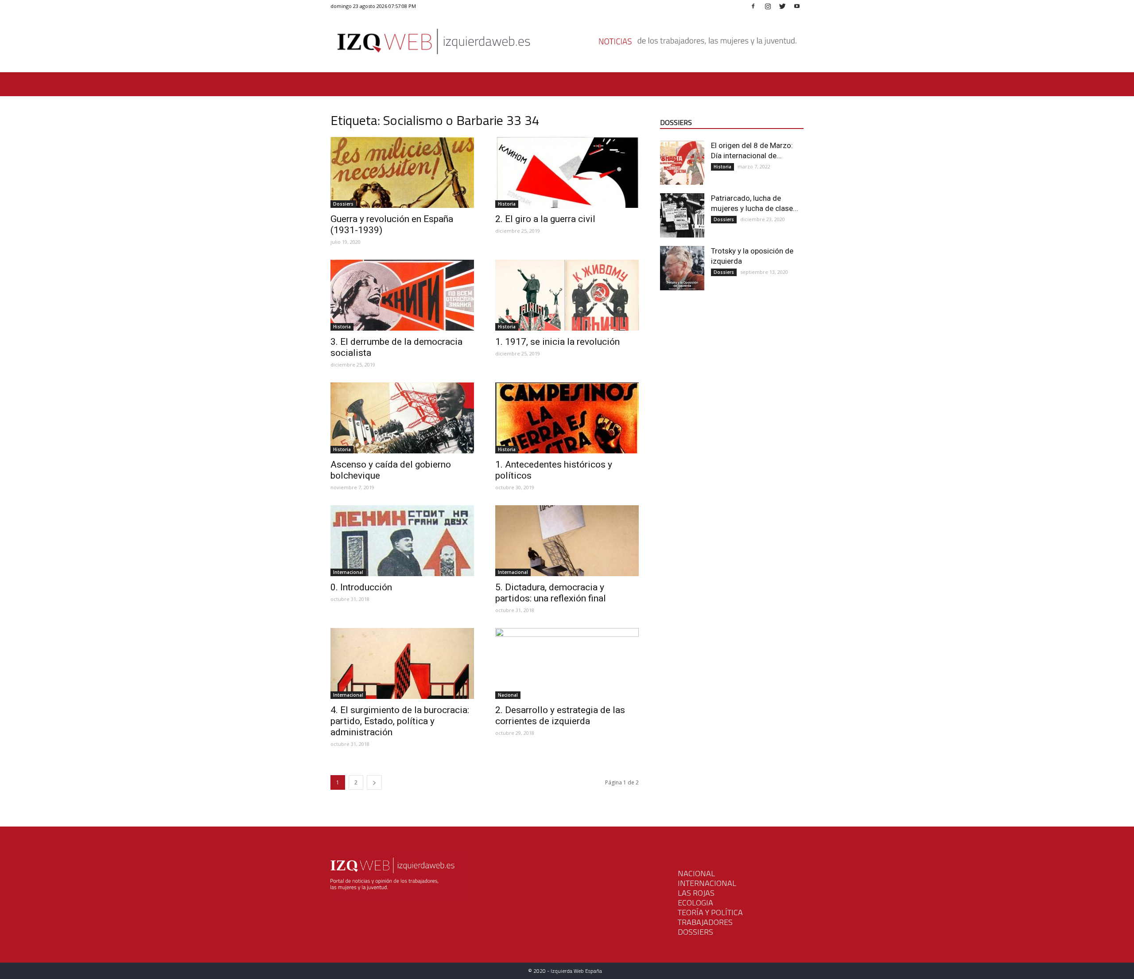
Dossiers (343, 204)
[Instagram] (767, 6)
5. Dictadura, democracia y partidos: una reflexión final (550, 593)
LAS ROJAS (696, 893)
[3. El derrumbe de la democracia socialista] (402, 295)
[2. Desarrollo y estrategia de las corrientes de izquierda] (567, 663)
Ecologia (695, 903)
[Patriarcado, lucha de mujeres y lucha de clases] (682, 215)
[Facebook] (753, 6)
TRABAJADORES (705, 922)
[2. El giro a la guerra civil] (567, 172)
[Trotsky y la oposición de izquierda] (682, 268)
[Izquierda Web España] (567, 44)
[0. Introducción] (402, 540)
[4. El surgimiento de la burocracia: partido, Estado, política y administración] (402, 663)
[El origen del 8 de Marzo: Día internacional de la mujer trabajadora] (682, 162)
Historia (507, 204)
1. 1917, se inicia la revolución (557, 341)
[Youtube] (797, 6)
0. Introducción (361, 587)
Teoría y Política (710, 912)
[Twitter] (782, 6)
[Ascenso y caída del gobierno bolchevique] (402, 417)
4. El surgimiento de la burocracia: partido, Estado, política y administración (399, 721)
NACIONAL (696, 873)
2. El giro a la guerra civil (545, 219)
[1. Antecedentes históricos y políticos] (567, 417)
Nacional (508, 695)
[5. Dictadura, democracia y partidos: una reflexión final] (567, 540)
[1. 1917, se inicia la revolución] (567, 295)
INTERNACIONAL (707, 883)
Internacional (348, 572)
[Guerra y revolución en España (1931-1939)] (402, 172)
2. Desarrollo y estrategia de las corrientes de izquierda (560, 715)
